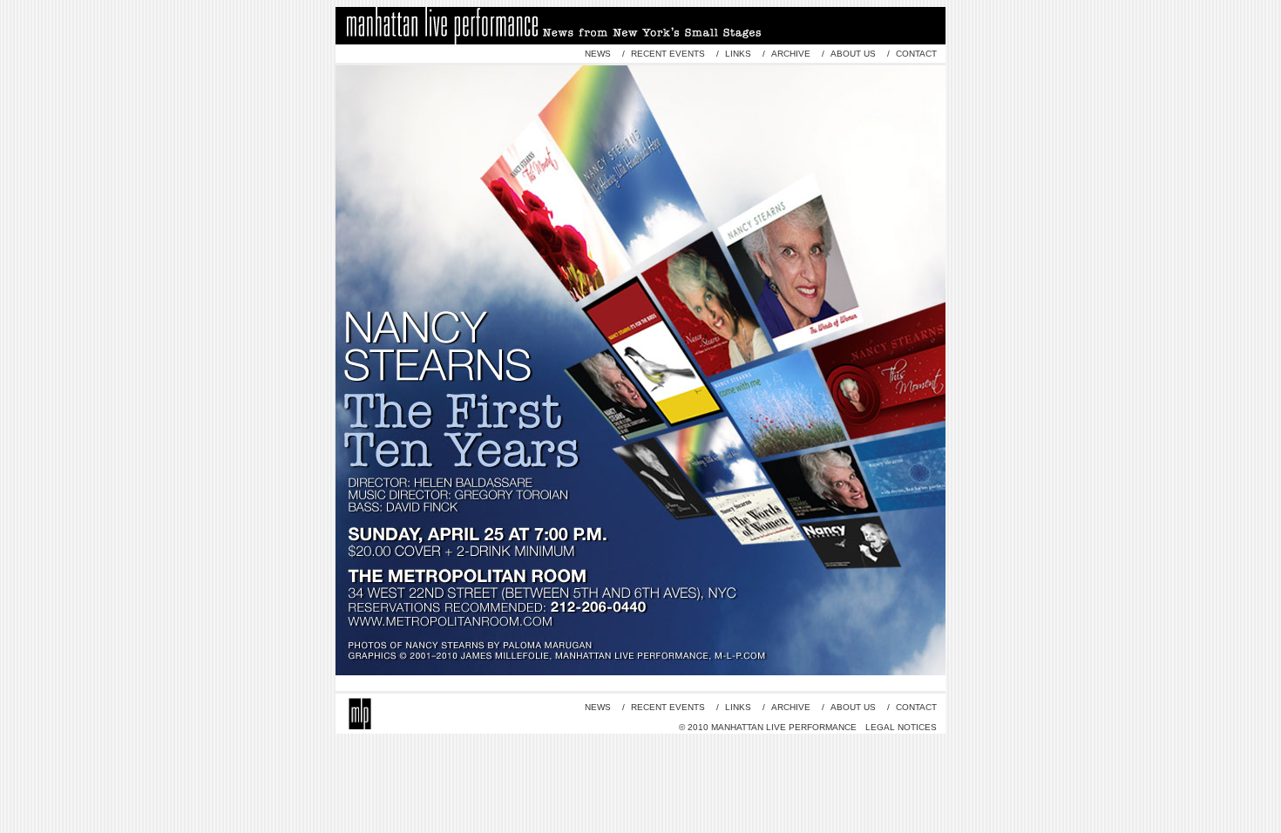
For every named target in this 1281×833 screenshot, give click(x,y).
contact (915, 53)
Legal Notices (901, 727)
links (738, 53)
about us (853, 53)
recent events (668, 53)
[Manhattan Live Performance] (360, 704)
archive (791, 53)
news (597, 53)
